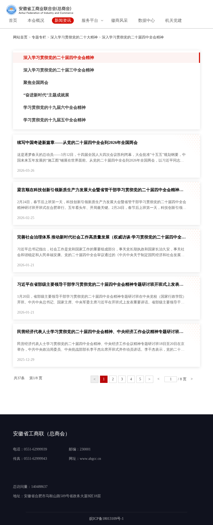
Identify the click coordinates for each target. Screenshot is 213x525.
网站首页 (20, 37)
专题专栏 (39, 37)
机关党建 (173, 20)
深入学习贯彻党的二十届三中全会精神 (58, 70)
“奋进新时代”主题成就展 (46, 95)
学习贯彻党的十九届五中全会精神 (54, 120)
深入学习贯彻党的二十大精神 (74, 37)
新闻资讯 (63, 20)
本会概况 (36, 20)
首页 (13, 20)
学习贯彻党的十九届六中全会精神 (54, 107)
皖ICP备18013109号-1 (106, 519)
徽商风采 (119, 20)
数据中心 (146, 20)
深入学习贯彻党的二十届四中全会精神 (133, 37)
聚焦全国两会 (35, 82)
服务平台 (90, 20)
